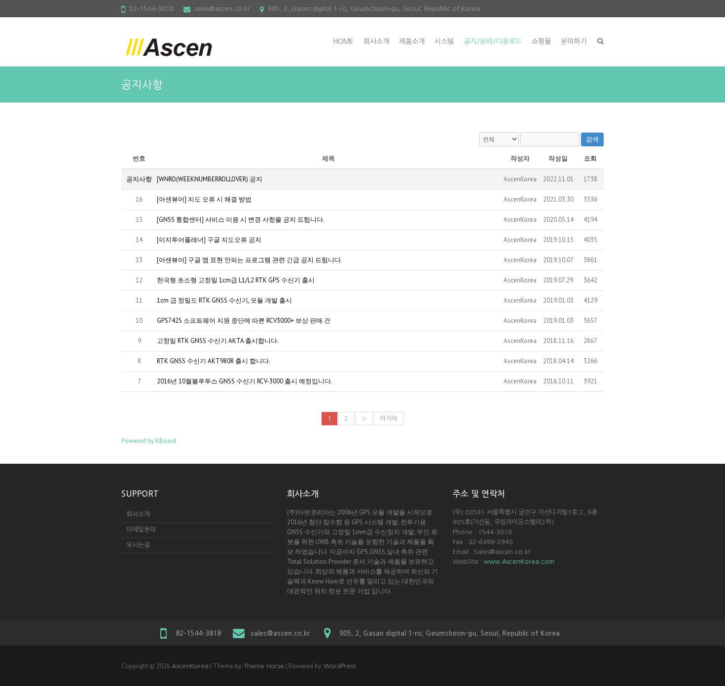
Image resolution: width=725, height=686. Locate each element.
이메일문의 (141, 529)
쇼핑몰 (541, 41)
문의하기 (573, 41)
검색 (592, 139)
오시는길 (138, 545)
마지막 (389, 418)
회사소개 (376, 41)
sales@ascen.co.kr (222, 8)
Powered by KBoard (148, 441)
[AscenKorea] (170, 48)
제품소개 (412, 41)
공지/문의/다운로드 (493, 41)
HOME (343, 41)
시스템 (444, 41)
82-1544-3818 (151, 8)
